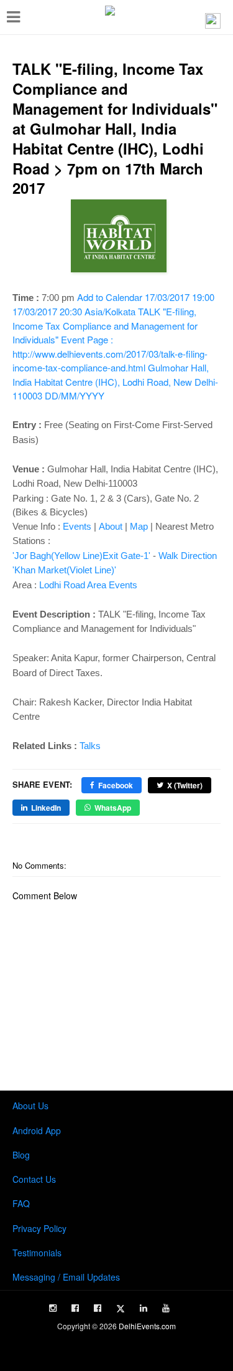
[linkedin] (143, 1308)
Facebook (115, 785)
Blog (21, 1155)
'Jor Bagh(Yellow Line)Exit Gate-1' (81, 555)
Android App (36, 1130)
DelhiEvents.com (147, 1326)
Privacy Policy (39, 1228)
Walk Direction (187, 555)
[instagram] (53, 1308)
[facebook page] (75, 1308)
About (110, 526)
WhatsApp (112, 807)
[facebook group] (97, 1308)
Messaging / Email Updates (66, 1277)
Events (77, 526)
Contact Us (34, 1179)
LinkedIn (46, 807)
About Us (30, 1105)
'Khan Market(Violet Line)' (64, 570)
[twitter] (120, 1308)
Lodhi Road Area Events (88, 585)
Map (139, 526)
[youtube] (166, 1308)
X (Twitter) (185, 785)
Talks (90, 745)
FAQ (21, 1203)
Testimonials (37, 1252)
